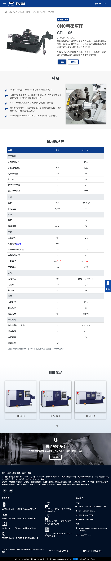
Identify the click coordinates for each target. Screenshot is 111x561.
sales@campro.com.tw (86, 511)
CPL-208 (21, 416)
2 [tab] (31, 68)
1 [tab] (28, 68)
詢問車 (73, 62)
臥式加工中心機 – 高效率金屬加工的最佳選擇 (19, 519)
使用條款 (86, 551)
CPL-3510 (55, 416)
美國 (77, 524)
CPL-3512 (90, 416)
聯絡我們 (79, 498)
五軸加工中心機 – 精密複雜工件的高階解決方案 (20, 538)
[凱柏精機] (11, 3)
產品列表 (12, 12)
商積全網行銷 (63, 551)
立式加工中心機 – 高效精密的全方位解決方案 (19, 509)
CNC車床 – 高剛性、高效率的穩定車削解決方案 (24, 12)
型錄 (62, 62)
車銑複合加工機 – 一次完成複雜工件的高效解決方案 (58, 522)
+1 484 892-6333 (84, 535)
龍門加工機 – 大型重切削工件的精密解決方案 (19, 528)
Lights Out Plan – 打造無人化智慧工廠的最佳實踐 (58, 535)
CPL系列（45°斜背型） (39, 12)
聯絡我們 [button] (55, 457)
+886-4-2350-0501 (85, 515)
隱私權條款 (97, 551)
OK (75, 559)
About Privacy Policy (87, 559)
